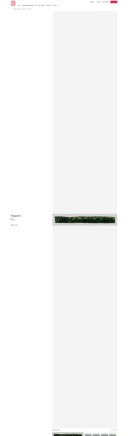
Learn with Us (41, 5)
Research (49, 5)
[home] (11, 9)
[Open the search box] (59, 5)
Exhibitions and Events (27, 5)
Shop (54, 5)
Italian (12, 218)
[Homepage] (13, 3)
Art (36, 5)
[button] (84, 220)
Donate (98, 1)
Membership (106, 1)
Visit (19, 5)
